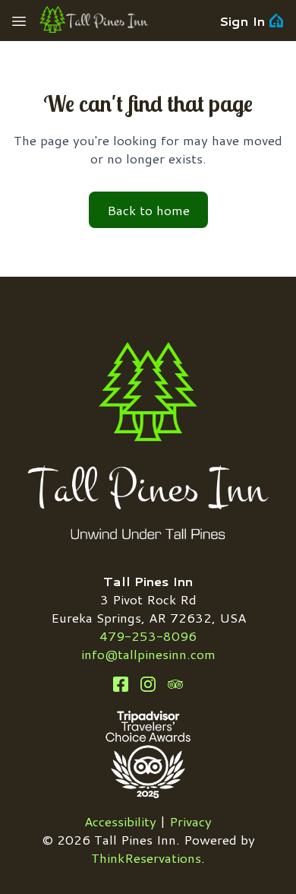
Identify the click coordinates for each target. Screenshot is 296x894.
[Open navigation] (19, 20)
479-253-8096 (148, 635)
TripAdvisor (175, 684)
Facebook (120, 684)
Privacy (190, 821)
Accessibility (120, 821)
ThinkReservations (146, 857)
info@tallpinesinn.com (148, 654)
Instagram (148, 684)
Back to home (148, 210)
